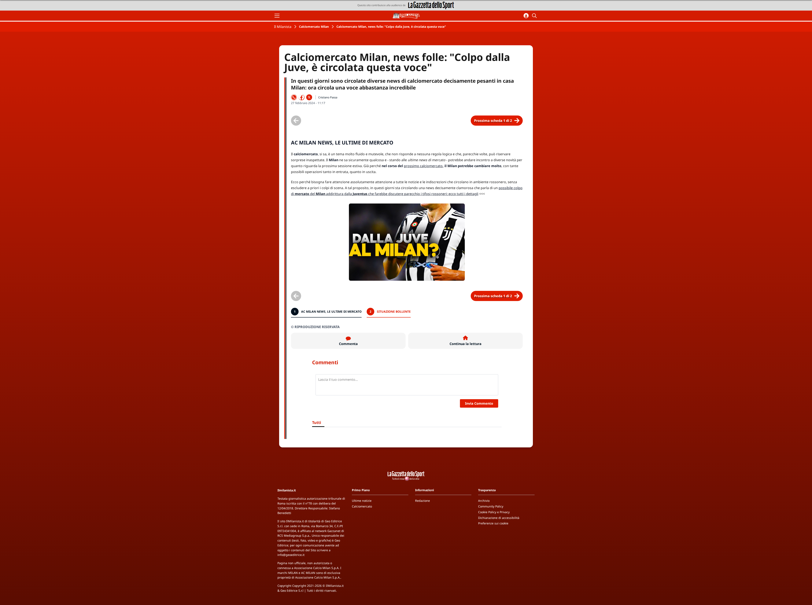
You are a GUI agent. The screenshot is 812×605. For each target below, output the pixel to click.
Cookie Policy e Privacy (494, 512)
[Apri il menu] (277, 16)
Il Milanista (282, 26)
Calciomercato (362, 506)
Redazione (422, 501)
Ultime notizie (362, 501)
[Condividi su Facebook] (301, 97)
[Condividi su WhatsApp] (294, 97)
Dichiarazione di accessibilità (498, 518)
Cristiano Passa (327, 97)
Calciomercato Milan (314, 27)
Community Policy (490, 506)
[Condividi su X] (309, 97)
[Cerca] (535, 16)
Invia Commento (479, 403)
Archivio (484, 501)
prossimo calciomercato (423, 166)
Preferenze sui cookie (493, 523)
